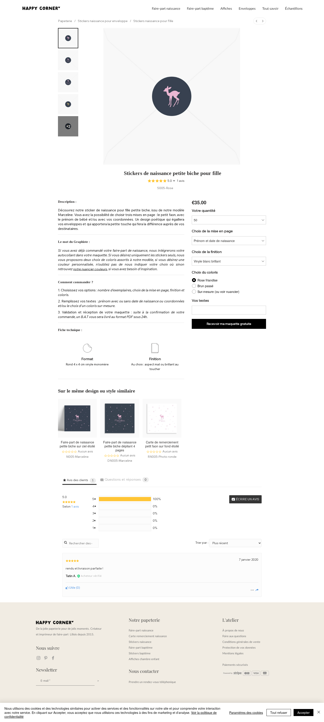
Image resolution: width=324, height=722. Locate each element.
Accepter (303, 712)
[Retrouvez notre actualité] (53, 658)
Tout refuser (278, 712)
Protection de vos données (239, 647)
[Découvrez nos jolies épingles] (45, 658)
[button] (166, 8)
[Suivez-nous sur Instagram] (38, 658)
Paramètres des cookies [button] (246, 712)
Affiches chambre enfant (144, 659)
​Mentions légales (233, 653)
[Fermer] (318, 712)
